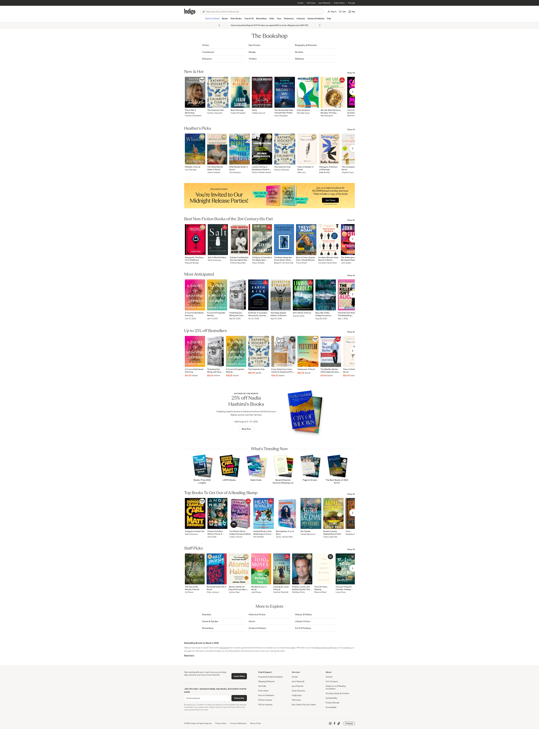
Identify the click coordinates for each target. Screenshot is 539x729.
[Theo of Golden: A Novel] (307, 149)
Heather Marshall (280, 592)
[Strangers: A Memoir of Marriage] (329, 149)
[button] (212, 19)
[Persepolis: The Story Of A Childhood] (195, 239)
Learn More (239, 676)
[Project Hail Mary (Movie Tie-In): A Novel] (217, 513)
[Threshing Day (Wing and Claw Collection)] (237, 294)
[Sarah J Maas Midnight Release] (269, 195)
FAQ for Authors (265, 700)
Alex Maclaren (327, 115)
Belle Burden (324, 172)
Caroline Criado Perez (327, 263)
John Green (346, 263)
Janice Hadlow (213, 172)
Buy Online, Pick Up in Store (304, 704)
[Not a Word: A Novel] (303, 294)
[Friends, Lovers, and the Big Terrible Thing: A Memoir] (302, 568)
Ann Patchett (190, 170)
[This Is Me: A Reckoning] (195, 92)
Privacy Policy (220, 723)
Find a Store (263, 690)
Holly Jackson (213, 592)
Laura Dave (341, 592)
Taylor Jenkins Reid (284, 537)
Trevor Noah (301, 263)
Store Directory (298, 690)
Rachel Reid (258, 537)
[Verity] (262, 92)
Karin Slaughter (281, 115)
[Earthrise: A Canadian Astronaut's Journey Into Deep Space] (258, 294)
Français (351, 3)
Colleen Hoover (258, 113)
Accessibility (331, 707)
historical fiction (329, 647)
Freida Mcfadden (238, 113)
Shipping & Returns (266, 681)
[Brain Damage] (240, 92)
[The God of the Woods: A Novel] (195, 568)
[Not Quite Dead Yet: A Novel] (217, 568)
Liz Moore (189, 592)
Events (300, 3)
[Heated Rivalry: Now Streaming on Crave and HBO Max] (263, 513)
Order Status (339, 3)
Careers (329, 676)
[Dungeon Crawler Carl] (195, 513)
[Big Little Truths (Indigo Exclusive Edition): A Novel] (325, 294)
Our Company (332, 681)
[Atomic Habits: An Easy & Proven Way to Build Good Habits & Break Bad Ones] (239, 568)
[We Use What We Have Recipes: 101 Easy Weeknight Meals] (333, 92)
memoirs (347, 647)
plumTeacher (297, 686)
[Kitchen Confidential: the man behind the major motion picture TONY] (240, 239)
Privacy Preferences (238, 723)
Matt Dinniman (191, 534)
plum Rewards (324, 3)
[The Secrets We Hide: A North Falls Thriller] (284, 92)
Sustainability (331, 698)
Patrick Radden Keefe (261, 172)
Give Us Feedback (266, 695)
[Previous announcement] (219, 25)
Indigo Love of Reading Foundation (336, 687)
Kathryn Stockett (214, 113)
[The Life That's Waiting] (324, 568)
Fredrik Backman (308, 534)
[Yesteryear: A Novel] (307, 351)
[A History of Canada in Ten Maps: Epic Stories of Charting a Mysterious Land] (262, 239)
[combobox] (264, 11)
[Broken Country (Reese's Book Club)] (333, 513)
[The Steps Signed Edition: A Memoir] (280, 294)
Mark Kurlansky (214, 260)
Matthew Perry (298, 592)
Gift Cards (311, 3)
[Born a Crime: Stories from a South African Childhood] (306, 239)
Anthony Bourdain (238, 263)
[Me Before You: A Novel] (261, 568)
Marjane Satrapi (192, 263)
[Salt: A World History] (218, 239)
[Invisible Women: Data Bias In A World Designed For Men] (328, 239)
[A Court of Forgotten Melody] (217, 294)
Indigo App (297, 695)
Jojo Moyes (256, 592)
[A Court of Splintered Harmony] (195, 294)
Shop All (351, 72)
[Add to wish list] (202, 105)
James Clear (234, 592)
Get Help (262, 686)
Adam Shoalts (258, 263)
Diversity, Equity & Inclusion (337, 693)
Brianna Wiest (320, 592)
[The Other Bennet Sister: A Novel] (217, 149)
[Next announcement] (320, 25)
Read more (189, 655)
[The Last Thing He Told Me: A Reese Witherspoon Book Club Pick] (346, 568)
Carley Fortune (235, 537)
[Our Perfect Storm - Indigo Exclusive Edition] (240, 513)
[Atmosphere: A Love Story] (287, 513)
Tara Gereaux (235, 172)
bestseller (225, 647)
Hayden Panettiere (193, 115)
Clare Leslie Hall (330, 537)
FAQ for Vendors (265, 704)
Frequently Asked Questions (270, 676)
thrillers (317, 647)
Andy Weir (211, 537)
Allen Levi (301, 172)
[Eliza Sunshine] (307, 92)
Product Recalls (332, 702)
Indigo (193, 723)
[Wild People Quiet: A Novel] (239, 149)
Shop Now (246, 429)
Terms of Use (255, 723)
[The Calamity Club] (218, 92)
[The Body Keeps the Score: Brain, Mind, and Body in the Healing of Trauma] (284, 239)
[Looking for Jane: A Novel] (281, 568)
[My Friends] (311, 513)
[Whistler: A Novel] (195, 149)
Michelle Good (303, 113)
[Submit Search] (203, 11)
